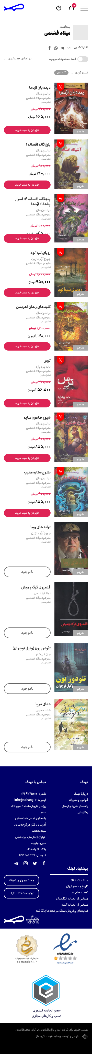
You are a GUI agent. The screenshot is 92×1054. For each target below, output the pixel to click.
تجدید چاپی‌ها (79, 892)
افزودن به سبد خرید (27, 130)
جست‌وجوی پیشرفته (21, 880)
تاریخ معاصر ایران (77, 886)
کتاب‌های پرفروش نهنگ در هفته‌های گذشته (62, 910)
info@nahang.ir (25, 800)
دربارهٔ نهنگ (81, 793)
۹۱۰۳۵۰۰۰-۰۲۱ (29, 793)
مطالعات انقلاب (78, 880)
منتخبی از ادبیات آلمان (74, 904)
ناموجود (27, 572)
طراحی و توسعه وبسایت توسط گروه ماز (57, 1037)
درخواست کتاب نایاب (21, 893)
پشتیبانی (82, 812)
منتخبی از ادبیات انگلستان (72, 898)
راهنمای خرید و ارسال (75, 806)
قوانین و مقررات (78, 800)
